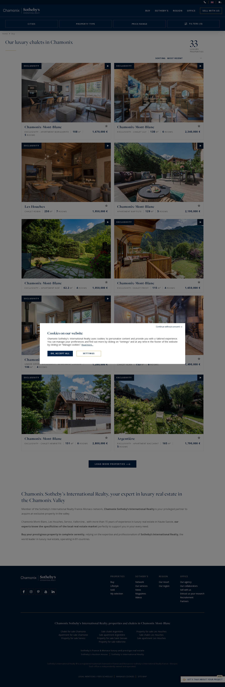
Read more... (87, 344)
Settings (89, 353)
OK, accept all (60, 353)
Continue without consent (168, 326)
